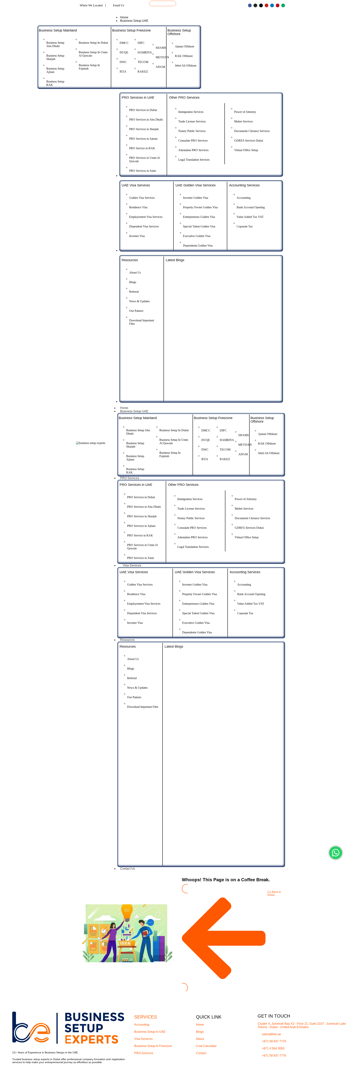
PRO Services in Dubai (143, 110)
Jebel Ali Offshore (185, 65)
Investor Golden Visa (195, 197)
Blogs (132, 282)
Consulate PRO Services (193, 140)
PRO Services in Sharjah (144, 129)
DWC (123, 62)
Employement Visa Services (145, 216)
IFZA (123, 71)
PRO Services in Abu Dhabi (146, 119)
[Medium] (283, 5)
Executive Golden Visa (196, 236)
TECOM (143, 62)
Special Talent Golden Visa (199, 226)
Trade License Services (192, 121)
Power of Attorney (245, 111)
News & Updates (139, 301)
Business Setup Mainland (58, 30)
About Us (135, 272)
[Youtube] (266, 5)
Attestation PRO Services (193, 150)
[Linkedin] (272, 5)
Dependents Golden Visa (198, 245)
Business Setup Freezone (131, 30)
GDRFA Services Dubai (248, 140)
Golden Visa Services (142, 197)
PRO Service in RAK (142, 148)
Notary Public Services (192, 131)
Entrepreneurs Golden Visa (199, 216)
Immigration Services (190, 111)
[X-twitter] (261, 5)
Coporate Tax (245, 226)
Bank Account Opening (251, 207)
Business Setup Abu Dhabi (55, 44)
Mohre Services (243, 121)
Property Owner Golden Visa (200, 207)
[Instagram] (255, 5)
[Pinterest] (278, 5)
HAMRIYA (145, 52)
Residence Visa (138, 207)
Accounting (243, 197)
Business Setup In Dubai (93, 42)
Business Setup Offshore (179, 32)
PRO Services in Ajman (143, 138)
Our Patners (136, 310)
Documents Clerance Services (252, 131)
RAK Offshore (184, 56)
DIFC (141, 42)
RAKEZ (143, 71)
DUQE (124, 52)
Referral (134, 291)
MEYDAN (162, 57)
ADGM (160, 66)
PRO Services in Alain (142, 170)
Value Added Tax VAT (250, 216)
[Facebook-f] (250, 5)
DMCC (124, 42)
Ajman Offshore (184, 46)
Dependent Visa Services (144, 226)
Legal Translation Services (194, 159)
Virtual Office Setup (246, 150)
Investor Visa (137, 236)
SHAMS (161, 47)
